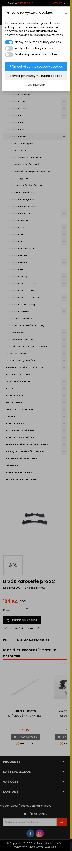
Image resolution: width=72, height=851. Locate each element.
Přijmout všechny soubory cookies (36, 66)
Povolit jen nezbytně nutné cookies (36, 76)
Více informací (36, 85)
